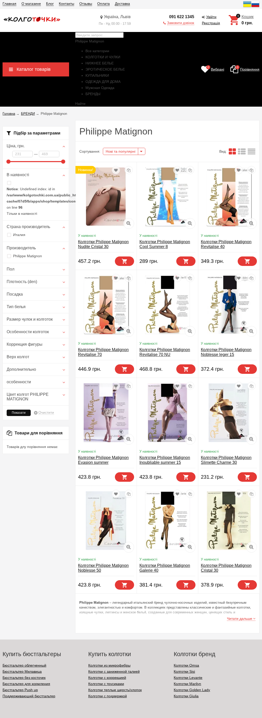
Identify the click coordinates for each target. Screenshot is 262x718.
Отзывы (85, 4)
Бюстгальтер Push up (20, 690)
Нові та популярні (120, 151)
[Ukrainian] (247, 7)
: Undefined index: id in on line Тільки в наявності (36, 201)
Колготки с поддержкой (107, 696)
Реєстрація (211, 23)
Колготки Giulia (186, 696)
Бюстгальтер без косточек (24, 678)
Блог (50, 4)
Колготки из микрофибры (109, 665)
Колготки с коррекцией (107, 678)
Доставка (122, 4)
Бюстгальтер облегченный (24, 665)
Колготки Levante (188, 678)
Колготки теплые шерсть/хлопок (115, 690)
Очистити (46, 412)
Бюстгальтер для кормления (26, 684)
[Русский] (255, 7)
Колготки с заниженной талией (114, 671)
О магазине (31, 4)
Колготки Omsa (186, 665)
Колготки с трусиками (106, 684)
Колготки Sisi (184, 671)
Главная (9, 4)
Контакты (66, 4)
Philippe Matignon (27, 256)
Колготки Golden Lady (192, 690)
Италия (19, 235)
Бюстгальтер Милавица (22, 671)
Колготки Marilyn (187, 684)
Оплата (103, 4)
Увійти (211, 17)
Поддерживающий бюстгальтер (29, 696)
